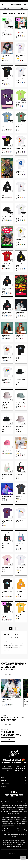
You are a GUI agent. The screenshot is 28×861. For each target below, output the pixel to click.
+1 (16, 246)
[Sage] (9, 130)
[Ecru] (7, 34)
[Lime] (16, 106)
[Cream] (3, 478)
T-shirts (3, 821)
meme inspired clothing (10, 823)
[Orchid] (3, 408)
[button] (21, 8)
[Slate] (11, 453)
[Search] (6, 4)
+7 (2, 35)
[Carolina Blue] (18, 60)
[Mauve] (24, 82)
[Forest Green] (9, 220)
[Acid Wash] (9, 34)
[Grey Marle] (9, 197)
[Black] (5, 34)
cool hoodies (9, 821)
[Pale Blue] (5, 500)
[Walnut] (7, 152)
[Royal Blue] (22, 82)
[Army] (7, 408)
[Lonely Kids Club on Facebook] (14, 792)
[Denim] (16, 549)
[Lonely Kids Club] (15, 4)
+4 (2, 153)
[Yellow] (22, 36)
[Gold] (16, 596)
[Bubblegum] (11, 34)
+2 (16, 221)
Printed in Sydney (14, 853)
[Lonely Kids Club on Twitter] (16, 792)
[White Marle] (7, 197)
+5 (16, 37)
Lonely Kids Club (16, 851)
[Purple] (20, 36)
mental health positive (8, 825)
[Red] (20, 60)
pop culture (23, 819)
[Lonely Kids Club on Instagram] (11, 792)
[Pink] (20, 82)
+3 (16, 199)
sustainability (18, 809)
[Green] (22, 244)
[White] (5, 60)
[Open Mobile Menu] (2, 4)
